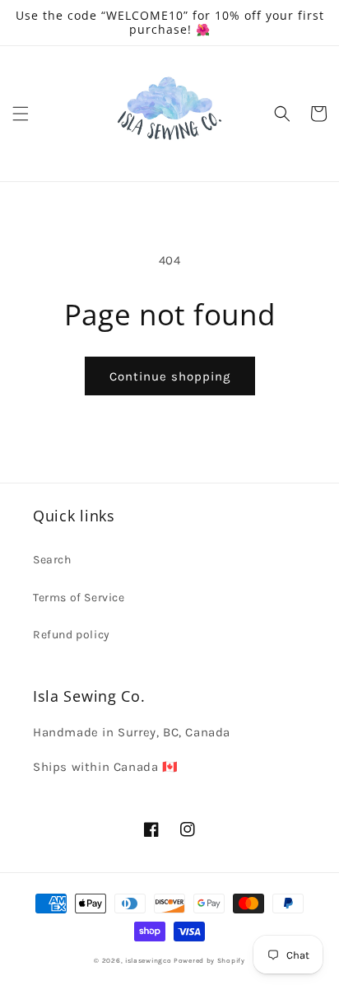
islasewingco (148, 960)
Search (52, 560)
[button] (20, 114)
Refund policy (71, 635)
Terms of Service (79, 598)
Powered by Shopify (209, 960)
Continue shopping (169, 376)
